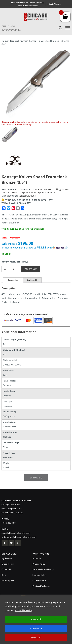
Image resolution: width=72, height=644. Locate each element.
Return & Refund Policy (43, 569)
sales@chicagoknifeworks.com (16, 533)
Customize (36, 628)
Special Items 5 (46, 192)
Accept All (36, 619)
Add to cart (30, 268)
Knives (47, 189)
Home (5, 40)
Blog (4, 574)
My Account (7, 558)
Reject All (36, 637)
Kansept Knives (18, 40)
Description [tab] (13, 280)
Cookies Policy (39, 580)
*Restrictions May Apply (28, 5)
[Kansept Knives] (14, 172)
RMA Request (8, 580)
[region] (36, 619)
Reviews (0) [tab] (32, 280)
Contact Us (7, 569)
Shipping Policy (39, 574)
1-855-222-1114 (11, 30)
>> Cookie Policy (23, 610)
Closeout (38, 189)
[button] (36, 247)
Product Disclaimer (41, 585)
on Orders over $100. (28, 2)
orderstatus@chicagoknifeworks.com (19, 537)
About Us (36, 558)
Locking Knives (60, 189)
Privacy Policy (38, 563)
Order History (8, 563)
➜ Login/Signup (54, 4)
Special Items (29, 192)
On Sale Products (11, 192)
